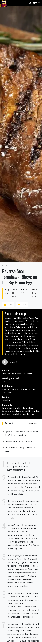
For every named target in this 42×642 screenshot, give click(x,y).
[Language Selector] (35, 3)
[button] (35, 3)
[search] (30, 3)
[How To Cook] (5, 362)
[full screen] (39, 266)
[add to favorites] (11, 266)
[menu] (39, 3)
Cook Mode (33, 424)
